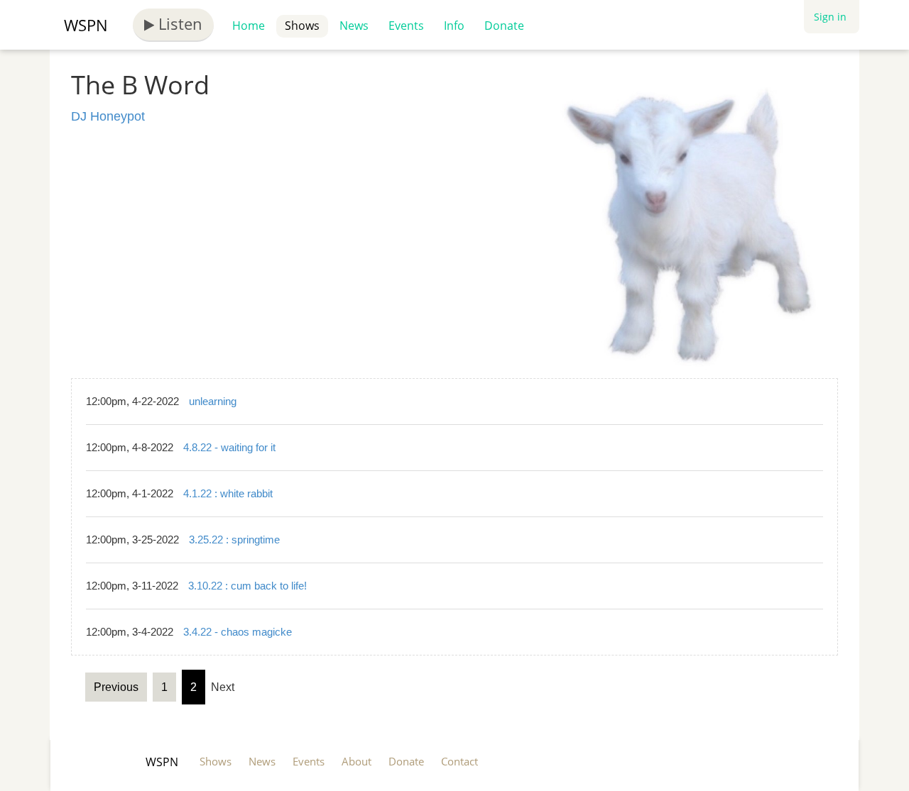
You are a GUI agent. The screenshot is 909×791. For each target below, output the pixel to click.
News (354, 25)
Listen (178, 23)
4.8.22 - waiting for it (229, 447)
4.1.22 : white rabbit (228, 493)
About (356, 761)
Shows (302, 25)
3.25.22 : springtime (234, 539)
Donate (504, 25)
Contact (459, 761)
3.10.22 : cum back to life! (247, 586)
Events (406, 25)
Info (454, 25)
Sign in (830, 16)
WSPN (86, 24)
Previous (116, 687)
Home (248, 25)
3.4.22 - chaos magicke (237, 632)
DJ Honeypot (108, 116)
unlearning (212, 401)
